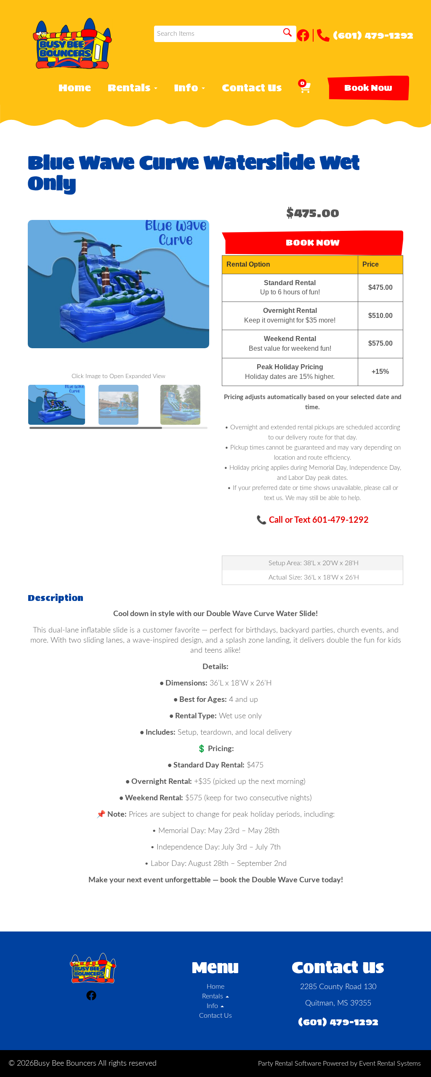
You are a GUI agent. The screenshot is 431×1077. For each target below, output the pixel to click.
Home (75, 88)
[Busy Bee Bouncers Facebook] (305, 35)
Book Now (368, 88)
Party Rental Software (289, 1063)
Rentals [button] (130, 88)
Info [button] (187, 88)
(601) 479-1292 (373, 35)
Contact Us (252, 88)
